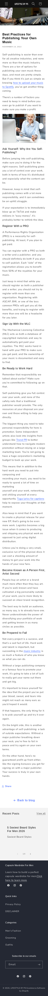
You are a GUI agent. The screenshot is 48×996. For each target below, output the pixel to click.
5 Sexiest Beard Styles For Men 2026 (21, 829)
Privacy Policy (13, 904)
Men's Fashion (13, 930)
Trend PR (21, 439)
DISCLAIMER (12, 911)
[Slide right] (30, 854)
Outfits (9, 944)
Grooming (10, 937)
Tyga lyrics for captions (30, 498)
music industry (32, 651)
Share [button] (8, 786)
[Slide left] (18, 854)
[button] (6, 3)
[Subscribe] (39, 964)
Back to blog (26, 800)
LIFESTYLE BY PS (18, 988)
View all (41, 813)
